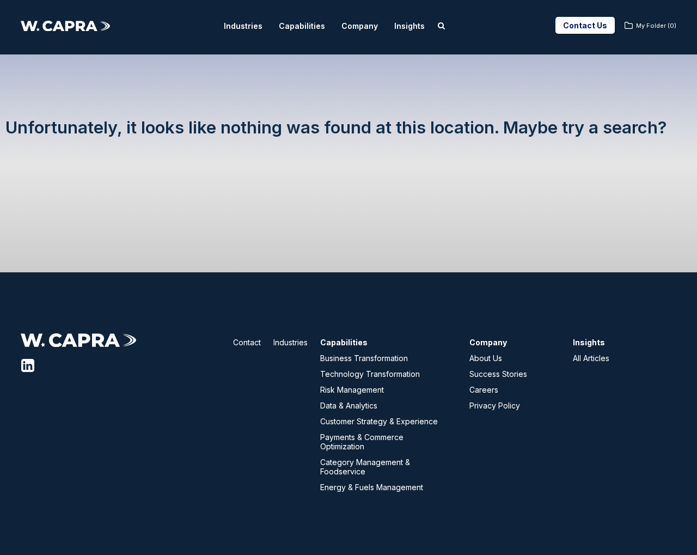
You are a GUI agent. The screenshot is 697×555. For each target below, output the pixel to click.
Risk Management (352, 389)
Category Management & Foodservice (365, 467)
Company (359, 26)
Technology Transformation (370, 374)
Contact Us (585, 25)
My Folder (656, 25)
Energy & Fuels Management (371, 487)
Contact (247, 342)
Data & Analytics (348, 405)
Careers (483, 389)
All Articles (591, 358)
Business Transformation (364, 358)
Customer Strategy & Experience (379, 421)
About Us (485, 358)
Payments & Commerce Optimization (361, 441)
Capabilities (302, 26)
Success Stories (498, 374)
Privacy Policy (494, 405)
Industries (243, 26)
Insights (409, 26)
